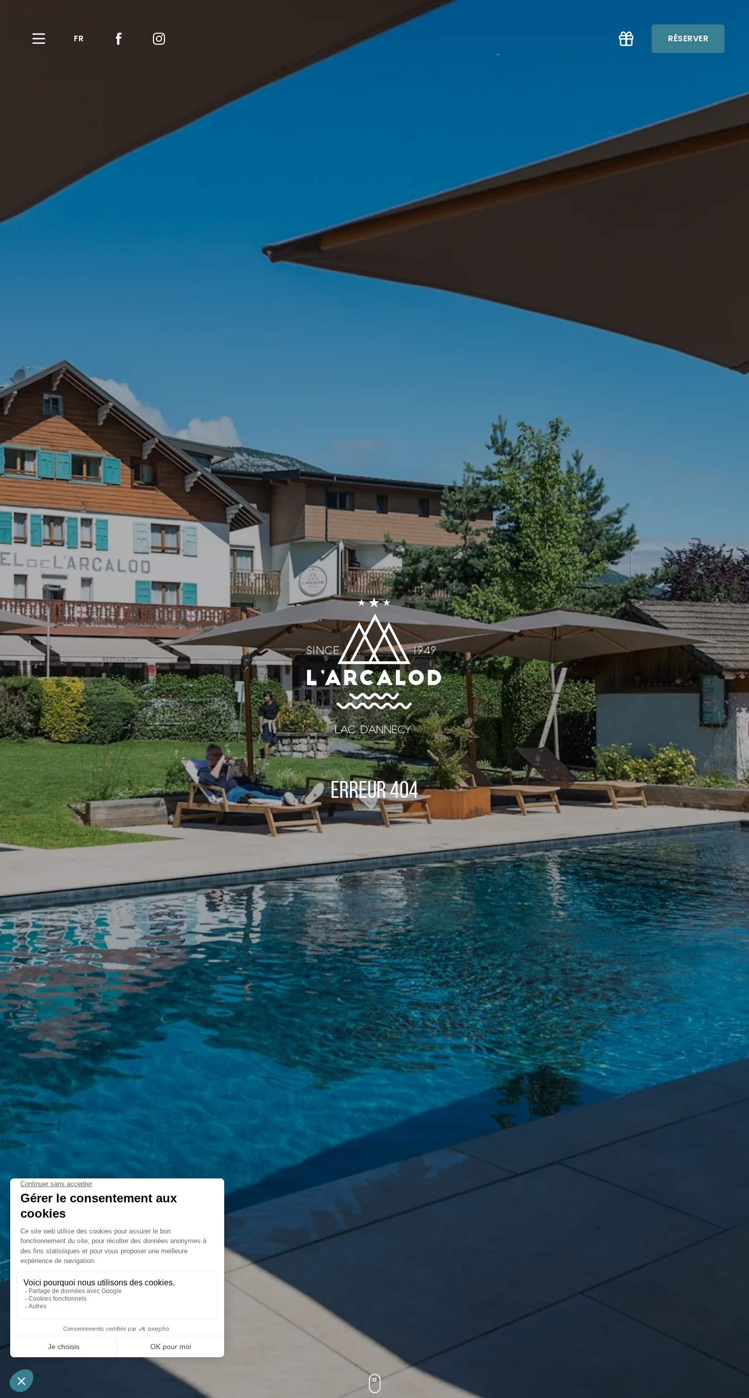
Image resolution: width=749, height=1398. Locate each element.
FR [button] (79, 38)
